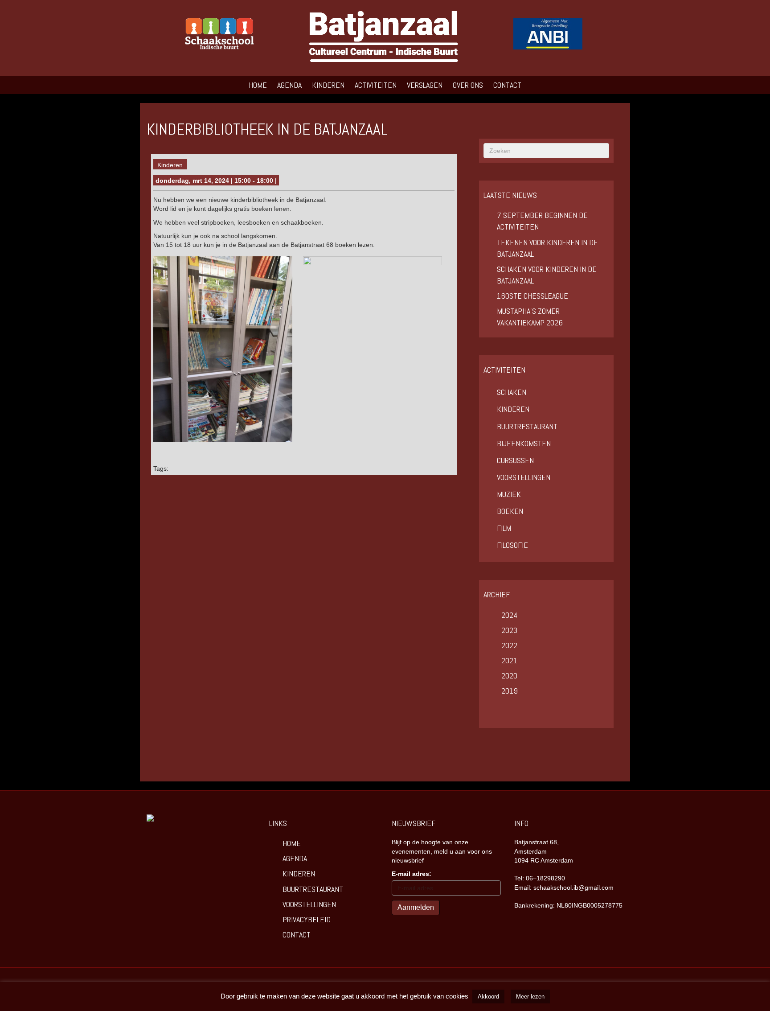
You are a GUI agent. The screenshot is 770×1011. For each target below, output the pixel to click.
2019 (509, 691)
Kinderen (328, 85)
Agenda (289, 85)
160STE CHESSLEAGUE (532, 296)
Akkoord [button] (488, 996)
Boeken (510, 511)
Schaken (511, 392)
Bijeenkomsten (524, 443)
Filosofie (512, 545)
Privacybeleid (307, 919)
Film (504, 528)
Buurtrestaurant (527, 426)
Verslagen (424, 85)
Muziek (509, 494)
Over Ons (468, 85)
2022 (509, 645)
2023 (509, 630)
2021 (509, 660)
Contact (507, 85)
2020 (509, 675)
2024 (509, 615)
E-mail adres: (411, 873)
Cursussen (515, 460)
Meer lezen (530, 996)
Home (258, 85)
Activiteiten (376, 85)
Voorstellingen (523, 477)
